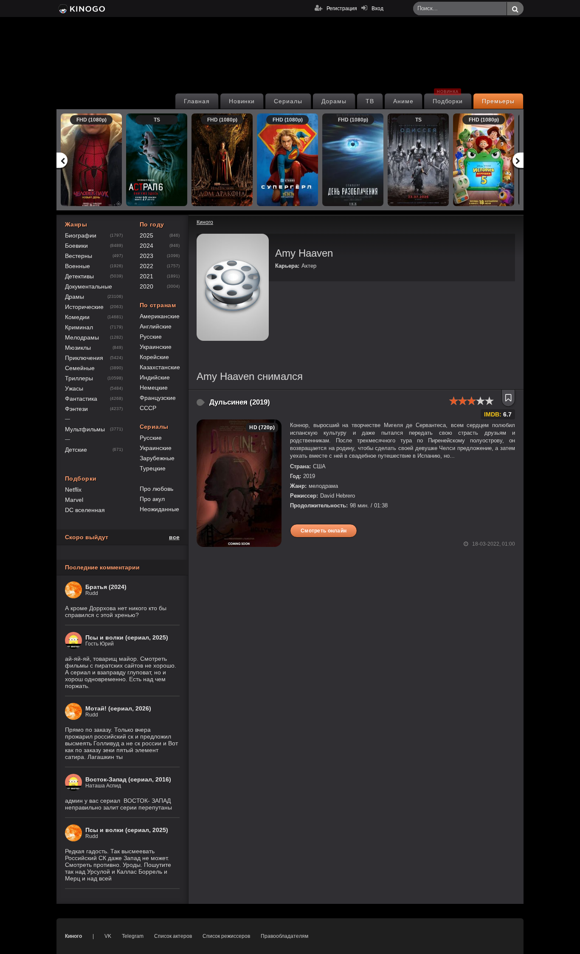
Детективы (79, 276)
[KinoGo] (80, 8)
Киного (73, 936)
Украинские (156, 346)
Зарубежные (157, 458)
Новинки (242, 101)
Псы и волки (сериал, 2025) (126, 637)
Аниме (403, 101)
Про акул (152, 498)
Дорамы (333, 101)
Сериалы (288, 101)
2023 (146, 255)
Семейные (80, 368)
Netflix (73, 489)
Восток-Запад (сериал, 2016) (128, 779)
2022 (146, 266)
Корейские (154, 357)
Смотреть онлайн (323, 531)
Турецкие (153, 468)
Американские (160, 316)
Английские (156, 326)
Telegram (133, 936)
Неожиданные (159, 509)
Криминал (79, 327)
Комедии (77, 317)
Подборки (448, 99)
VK (107, 936)
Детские (76, 449)
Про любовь (156, 488)
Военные (77, 266)
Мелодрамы (82, 337)
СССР (148, 408)
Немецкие (154, 387)
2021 (146, 276)
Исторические (84, 306)
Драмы (74, 296)
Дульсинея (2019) (239, 402)
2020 (146, 286)
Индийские (155, 377)
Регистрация (342, 8)
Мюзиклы (78, 347)
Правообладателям (284, 936)
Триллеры (79, 378)
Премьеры (498, 101)
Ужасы (74, 388)
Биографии (80, 235)
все (174, 537)
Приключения (84, 357)
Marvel (74, 499)
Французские (158, 397)
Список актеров (173, 936)
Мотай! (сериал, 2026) (118, 708)
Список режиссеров (226, 936)
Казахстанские (160, 367)
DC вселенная (85, 510)
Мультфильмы (85, 429)
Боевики (76, 245)
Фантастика (81, 398)
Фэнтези (76, 408)
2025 (146, 235)
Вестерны (78, 255)
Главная (197, 101)
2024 (146, 245)
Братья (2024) (106, 586)
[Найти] (515, 9)
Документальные (88, 286)
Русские (151, 336)
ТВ (370, 101)
